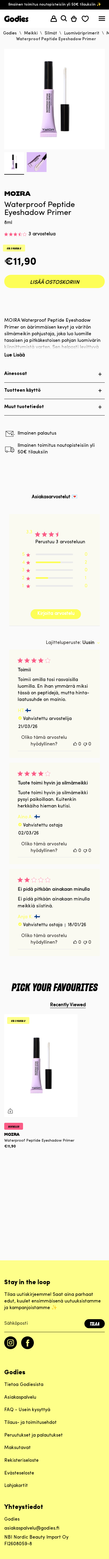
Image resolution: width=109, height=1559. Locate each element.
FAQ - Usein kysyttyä (27, 1410)
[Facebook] (27, 1348)
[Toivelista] (85, 18)
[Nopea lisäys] (10, 1111)
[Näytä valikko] (102, 20)
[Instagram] (10, 1348)
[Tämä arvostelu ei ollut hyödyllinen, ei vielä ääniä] (85, 744)
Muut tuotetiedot (24, 407)
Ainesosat (15, 374)
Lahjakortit (16, 1485)
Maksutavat (17, 1448)
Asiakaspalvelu (20, 1397)
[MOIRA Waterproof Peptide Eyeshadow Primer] (41, 1065)
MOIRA (17, 193)
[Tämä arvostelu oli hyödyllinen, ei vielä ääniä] (75, 744)
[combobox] (73, 643)
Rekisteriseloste (21, 1460)
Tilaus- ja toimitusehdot (30, 1422)
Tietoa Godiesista (23, 1385)
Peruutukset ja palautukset (33, 1435)
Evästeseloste (19, 1473)
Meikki (31, 33)
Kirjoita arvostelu (56, 613)
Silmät (51, 33)
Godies (10, 33)
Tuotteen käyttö (22, 390)
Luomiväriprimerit (81, 33)
